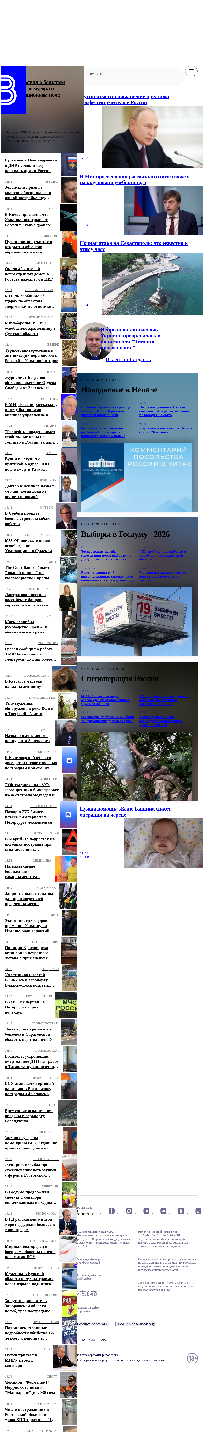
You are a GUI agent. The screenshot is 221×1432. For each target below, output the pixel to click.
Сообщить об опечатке (92, 1324)
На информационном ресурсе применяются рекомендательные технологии (120, 1360)
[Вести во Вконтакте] (163, 1211)
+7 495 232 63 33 (86, 1294)
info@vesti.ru (83, 1278)
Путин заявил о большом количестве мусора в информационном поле (35, 88)
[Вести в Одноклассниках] (181, 1211)
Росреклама (83, 1311)
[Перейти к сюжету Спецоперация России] (136, 766)
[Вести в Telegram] (146, 1211)
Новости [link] (94, 73)
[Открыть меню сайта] (191, 71)
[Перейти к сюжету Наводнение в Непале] (136, 477)
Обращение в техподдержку (136, 1324)
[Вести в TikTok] (198, 1211)
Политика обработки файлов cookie (97, 1355)
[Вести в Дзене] (111, 1211)
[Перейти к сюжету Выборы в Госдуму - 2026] (136, 621)
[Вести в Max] (129, 1211)
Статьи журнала (92, 1339)
